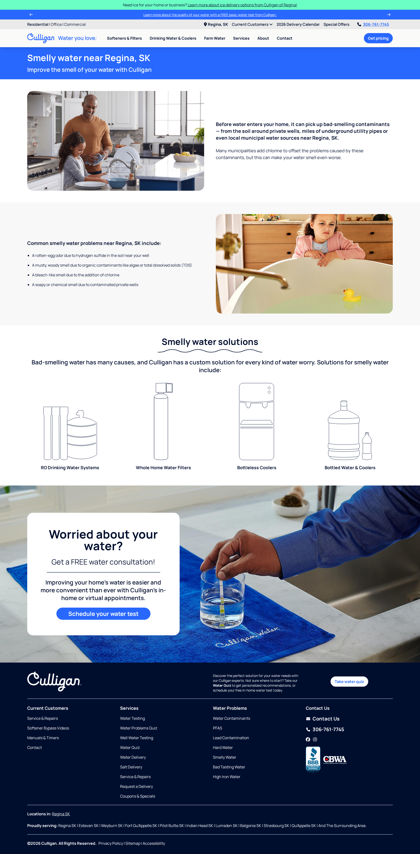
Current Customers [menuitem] (250, 24)
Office (56, 24)
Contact (284, 38)
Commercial (75, 24)
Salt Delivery (131, 767)
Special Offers (337, 24)
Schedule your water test (103, 614)
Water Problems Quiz (138, 728)
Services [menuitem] (241, 38)
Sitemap (132, 843)
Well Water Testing (136, 737)
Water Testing (132, 718)
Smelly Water (224, 757)
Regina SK (61, 814)
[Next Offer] (389, 15)
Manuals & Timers (43, 737)
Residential (37, 24)
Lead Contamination (231, 737)
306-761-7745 (376, 24)
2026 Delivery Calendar (298, 24)
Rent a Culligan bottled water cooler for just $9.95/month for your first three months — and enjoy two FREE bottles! (206, 14)
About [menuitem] (263, 38)
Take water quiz (349, 681)
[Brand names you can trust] (335, 760)
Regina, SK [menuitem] (218, 24)
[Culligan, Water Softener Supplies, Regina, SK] (313, 759)
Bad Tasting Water (229, 767)
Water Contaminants (231, 718)
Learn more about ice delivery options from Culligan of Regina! (242, 5)
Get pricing (378, 38)
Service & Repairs (42, 718)
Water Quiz (130, 747)
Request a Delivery (136, 786)
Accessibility (154, 843)
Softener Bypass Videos (48, 728)
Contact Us (326, 718)
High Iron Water (226, 776)
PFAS (217, 728)
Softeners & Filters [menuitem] (124, 38)
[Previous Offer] (31, 15)
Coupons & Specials (137, 796)
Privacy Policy (110, 843)
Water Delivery (133, 757)
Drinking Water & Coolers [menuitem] (173, 38)
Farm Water (214, 38)
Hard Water (223, 747)
